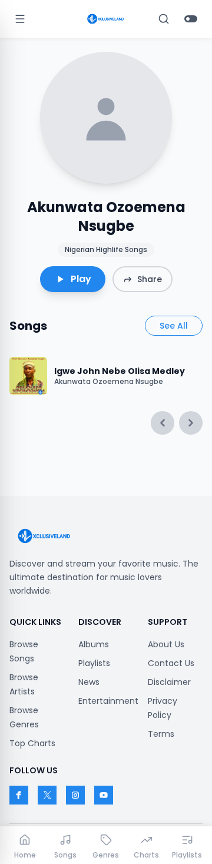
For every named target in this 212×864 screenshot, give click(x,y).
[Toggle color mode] (191, 19)
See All (174, 326)
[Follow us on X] (47, 795)
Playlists (94, 663)
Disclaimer (169, 682)
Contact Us (171, 663)
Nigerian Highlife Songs (106, 249)
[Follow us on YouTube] (103, 795)
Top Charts (32, 743)
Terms (161, 734)
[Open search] (163, 18)
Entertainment (108, 701)
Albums (93, 644)
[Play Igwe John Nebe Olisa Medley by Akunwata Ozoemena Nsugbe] (28, 375)
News (89, 682)
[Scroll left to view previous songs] (162, 423)
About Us (166, 644)
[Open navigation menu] (20, 18)
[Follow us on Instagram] (75, 795)
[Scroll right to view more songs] (191, 423)
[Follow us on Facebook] (18, 795)
